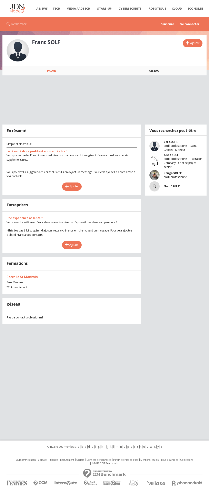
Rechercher (19, 24)
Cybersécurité (130, 8)
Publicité (53, 459)
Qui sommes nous (26, 459)
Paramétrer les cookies (125, 459)
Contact (42, 459)
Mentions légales (149, 459)
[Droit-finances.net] (90, 483)
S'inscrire (167, 24)
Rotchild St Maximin (22, 277)
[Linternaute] (65, 483)
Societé (80, 459)
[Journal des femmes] (17, 483)
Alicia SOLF (171, 155)
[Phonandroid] (187, 483)
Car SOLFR (170, 142)
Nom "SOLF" (172, 186)
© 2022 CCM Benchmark (104, 463)
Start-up (104, 8)
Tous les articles (169, 459)
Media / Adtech (78, 8)
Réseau (154, 70)
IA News (42, 8)
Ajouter (194, 43)
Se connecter (189, 24)
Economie (195, 8)
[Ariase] (156, 483)
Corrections (186, 459)
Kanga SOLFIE (173, 173)
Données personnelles (99, 459)
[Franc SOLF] (18, 50)
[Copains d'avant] (112, 483)
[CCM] (40, 483)
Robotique (157, 8)
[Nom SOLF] (154, 186)
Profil (51, 70)
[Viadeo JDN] (133, 483)
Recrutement (67, 459)
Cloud (177, 8)
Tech (56, 8)
